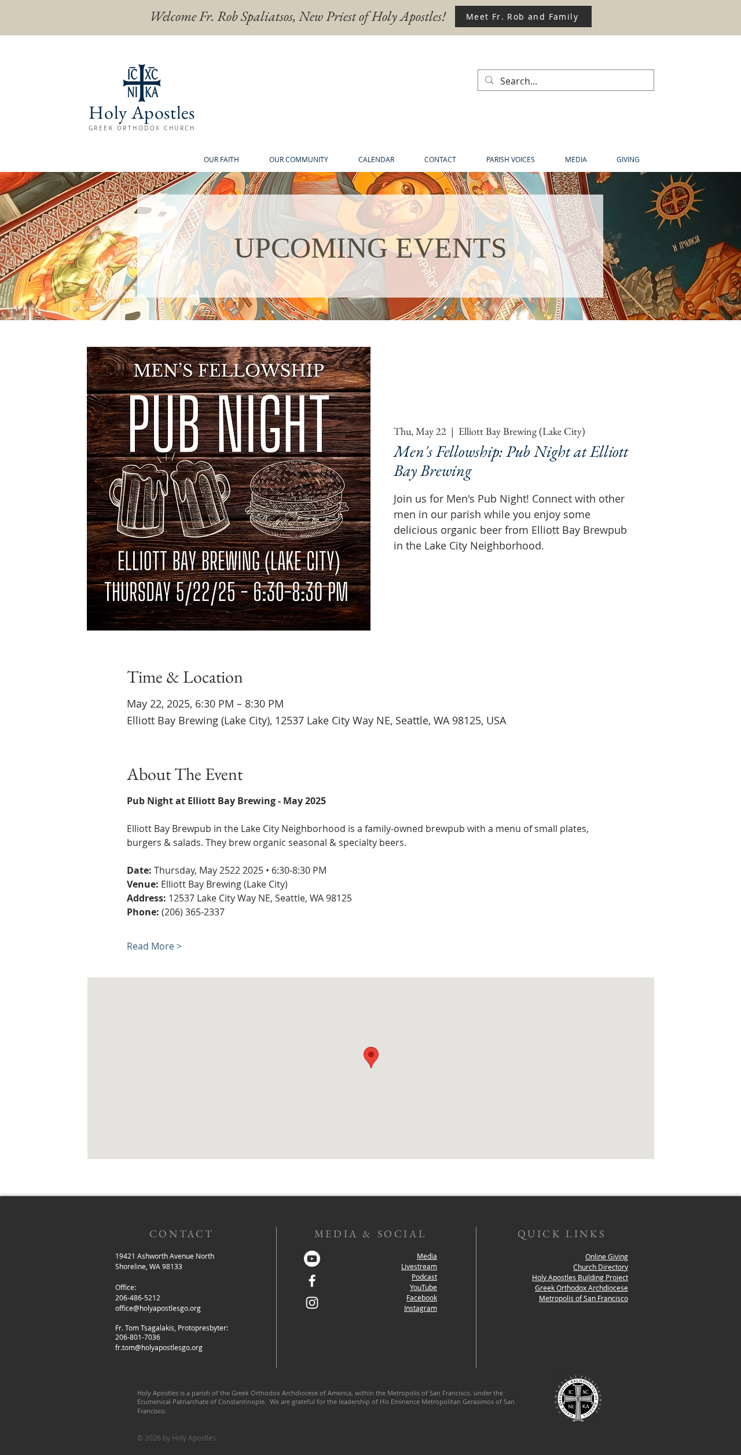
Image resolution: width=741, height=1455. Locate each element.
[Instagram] (312, 1303)
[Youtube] (312, 1259)
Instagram (420, 1308)
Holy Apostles (142, 112)
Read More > (154, 946)
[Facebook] (312, 1281)
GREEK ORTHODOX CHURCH (142, 128)
